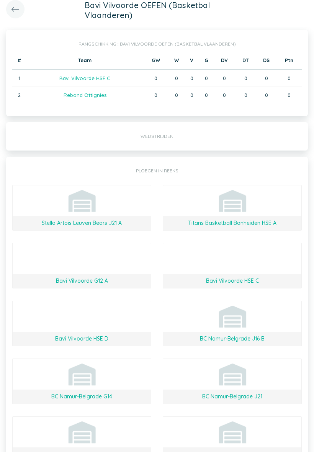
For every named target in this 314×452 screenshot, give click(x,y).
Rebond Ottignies (85, 95)
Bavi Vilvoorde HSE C (84, 78)
